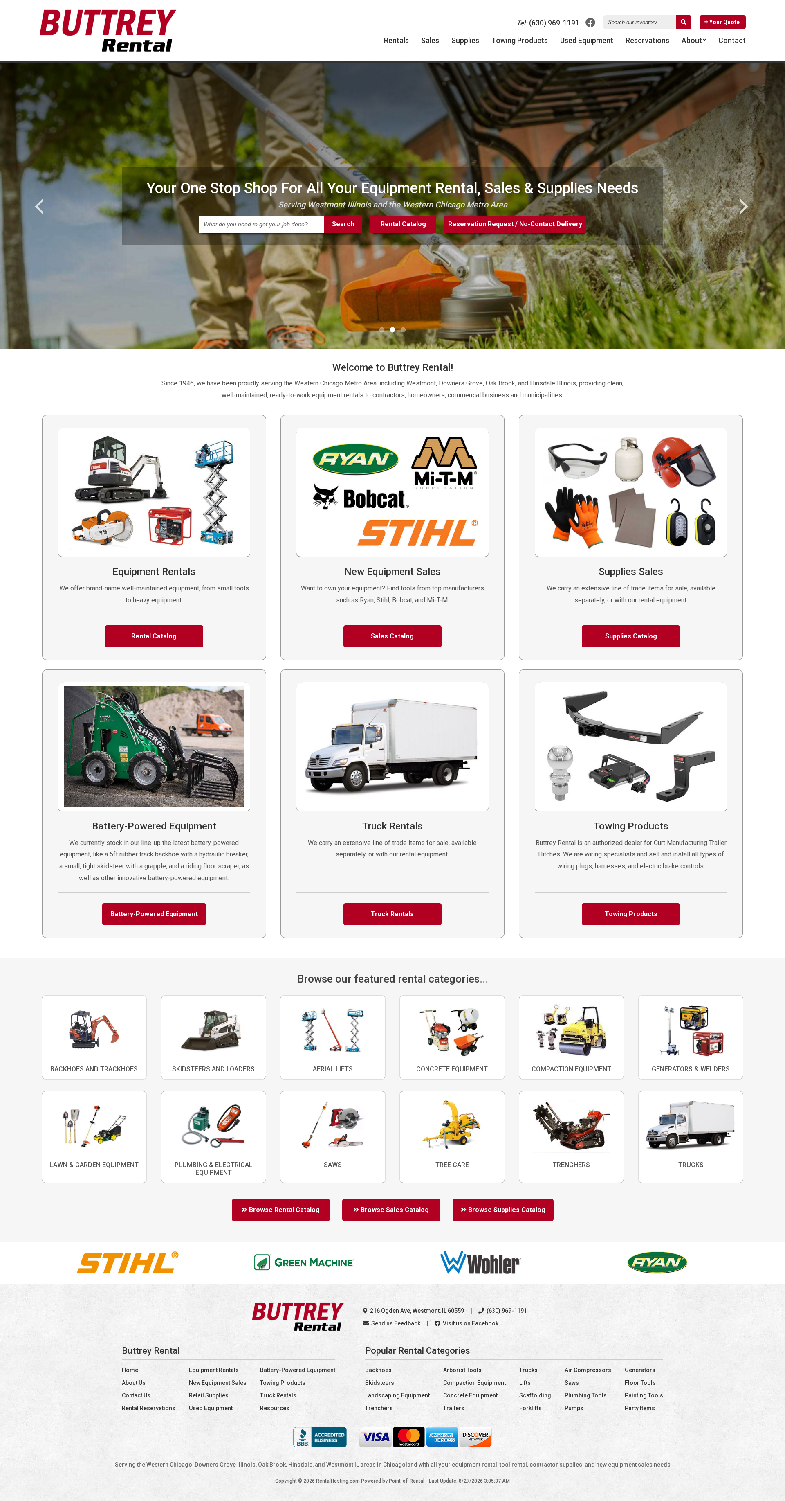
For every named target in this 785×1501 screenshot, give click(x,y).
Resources (274, 1408)
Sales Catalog (392, 636)
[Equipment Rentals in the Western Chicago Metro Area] (154, 554)
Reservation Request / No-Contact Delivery (515, 224)
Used (586, 40)
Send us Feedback (395, 1323)
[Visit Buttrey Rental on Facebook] (590, 22)
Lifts (525, 1382)
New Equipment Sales (218, 1382)
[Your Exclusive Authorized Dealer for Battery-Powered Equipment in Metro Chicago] (154, 809)
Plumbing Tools (586, 1395)
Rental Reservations (148, 1408)
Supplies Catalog (631, 636)
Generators (640, 1370)
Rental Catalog (403, 224)
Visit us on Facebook (470, 1323)
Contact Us (136, 1395)
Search (343, 224)
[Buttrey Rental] (108, 49)
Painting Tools (644, 1395)
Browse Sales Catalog (394, 1210)
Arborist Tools (462, 1370)
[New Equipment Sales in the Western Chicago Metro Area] (392, 554)
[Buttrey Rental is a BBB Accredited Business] (320, 1445)
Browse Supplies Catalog (506, 1210)
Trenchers (379, 1408)
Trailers (453, 1408)
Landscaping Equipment (397, 1395)
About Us (134, 1382)
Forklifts (530, 1408)
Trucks (528, 1370)
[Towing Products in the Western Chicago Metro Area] (631, 809)
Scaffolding (535, 1395)
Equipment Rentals (214, 1370)
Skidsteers (379, 1382)
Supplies (465, 40)
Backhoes (378, 1370)
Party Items (640, 1408)
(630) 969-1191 (547, 22)
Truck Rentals (392, 914)
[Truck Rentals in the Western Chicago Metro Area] (392, 809)
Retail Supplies (209, 1395)
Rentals (396, 40)
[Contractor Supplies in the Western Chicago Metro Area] (631, 554)
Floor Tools (640, 1382)
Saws (572, 1382)
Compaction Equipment (474, 1382)
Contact (732, 40)
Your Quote (724, 22)
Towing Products (519, 40)
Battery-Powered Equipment (154, 914)
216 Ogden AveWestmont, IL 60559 (416, 1310)
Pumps (574, 1408)
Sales (430, 40)
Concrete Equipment (470, 1395)
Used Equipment (211, 1408)
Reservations (647, 40)
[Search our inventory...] (683, 22)
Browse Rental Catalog (283, 1210)
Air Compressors (588, 1370)
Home (130, 1370)
